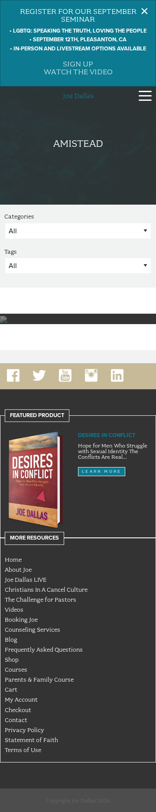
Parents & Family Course (39, 679)
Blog (11, 639)
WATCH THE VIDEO (78, 71)
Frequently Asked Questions (44, 649)
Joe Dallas (78, 96)
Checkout (18, 709)
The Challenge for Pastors (40, 599)
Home (13, 559)
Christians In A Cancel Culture (46, 589)
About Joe (18, 569)
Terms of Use (23, 749)
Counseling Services (32, 629)
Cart (11, 689)
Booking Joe (21, 619)
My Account (21, 699)
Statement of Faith (31, 739)
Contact (16, 719)
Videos (14, 609)
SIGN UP (78, 64)
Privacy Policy (24, 729)
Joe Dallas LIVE (25, 579)
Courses (16, 669)
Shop (12, 659)
